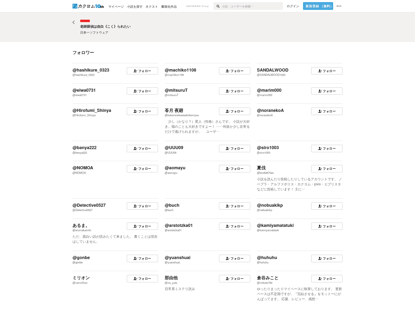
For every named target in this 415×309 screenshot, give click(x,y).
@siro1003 (268, 147)
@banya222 (85, 147)
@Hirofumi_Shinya (92, 110)
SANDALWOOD (272, 70)
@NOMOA (83, 167)
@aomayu (175, 167)
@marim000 (269, 90)
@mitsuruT (176, 90)
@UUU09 (174, 147)
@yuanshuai (177, 257)
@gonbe (81, 257)
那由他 (171, 277)
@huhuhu (267, 257)
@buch (172, 205)
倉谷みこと (268, 277)
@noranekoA (270, 110)
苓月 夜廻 (174, 110)
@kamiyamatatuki (275, 225)
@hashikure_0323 (91, 70)
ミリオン (81, 277)
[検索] (218, 6)
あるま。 (81, 225)
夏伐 (261, 167)
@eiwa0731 (84, 90)
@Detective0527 (89, 205)
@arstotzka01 (179, 225)
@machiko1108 (180, 70)
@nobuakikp (270, 205)
